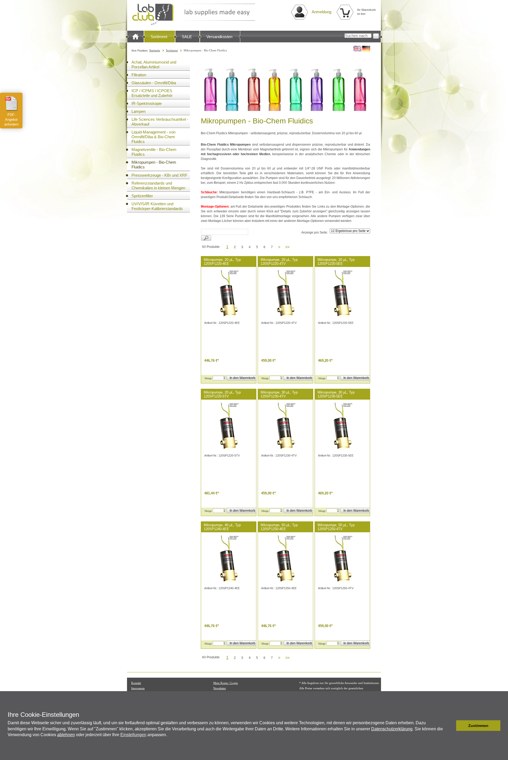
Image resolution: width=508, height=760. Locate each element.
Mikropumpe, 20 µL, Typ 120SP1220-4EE (222, 262)
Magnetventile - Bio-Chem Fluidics (153, 152)
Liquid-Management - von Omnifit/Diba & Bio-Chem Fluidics (153, 137)
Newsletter (219, 688)
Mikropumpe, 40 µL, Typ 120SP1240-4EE (222, 527)
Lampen (138, 111)
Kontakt (136, 683)
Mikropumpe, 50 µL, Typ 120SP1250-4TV (336, 527)
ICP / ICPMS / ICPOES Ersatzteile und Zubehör (152, 93)
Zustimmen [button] (478, 725)
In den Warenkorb (242, 378)
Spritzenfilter (142, 196)
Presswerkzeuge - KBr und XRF (159, 175)
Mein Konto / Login (225, 683)
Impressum (138, 688)
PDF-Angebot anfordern (11, 119)
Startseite (154, 50)
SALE (187, 36)
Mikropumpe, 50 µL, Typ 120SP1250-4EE (279, 527)
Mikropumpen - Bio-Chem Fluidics (153, 164)
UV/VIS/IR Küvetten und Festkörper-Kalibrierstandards (157, 206)
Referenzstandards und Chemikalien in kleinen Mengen (158, 185)
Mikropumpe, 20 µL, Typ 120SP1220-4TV (279, 262)
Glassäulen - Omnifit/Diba (153, 83)
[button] (450, 725)
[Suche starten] (376, 36)
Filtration (138, 75)
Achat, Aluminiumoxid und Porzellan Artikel (153, 64)
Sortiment (159, 36)
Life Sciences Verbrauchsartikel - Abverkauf (159, 121)
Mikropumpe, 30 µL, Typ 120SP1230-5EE (336, 394)
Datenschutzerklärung (391, 729)
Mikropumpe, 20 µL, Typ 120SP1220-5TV (222, 394)
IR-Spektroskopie (146, 103)
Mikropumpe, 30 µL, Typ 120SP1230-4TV (279, 394)
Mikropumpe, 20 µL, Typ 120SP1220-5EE (336, 262)
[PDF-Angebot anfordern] (11, 103)
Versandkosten (219, 36)
